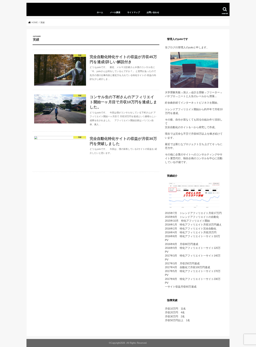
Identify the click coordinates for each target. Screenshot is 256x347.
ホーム (100, 12)
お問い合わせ (153, 12)
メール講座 (115, 12)
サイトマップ (133, 12)
